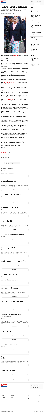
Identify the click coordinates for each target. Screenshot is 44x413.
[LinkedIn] (40, 1)
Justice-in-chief (4, 154)
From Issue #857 (12, 13)
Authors (29, 400)
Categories (30, 397)
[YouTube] (37, 1)
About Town (30, 401)
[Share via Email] (19, 163)
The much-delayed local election (10, 82)
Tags (29, 398)
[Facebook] (35, 1)
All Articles (38, 397)
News (3, 395)
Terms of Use (41, 411)
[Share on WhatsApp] (13, 163)
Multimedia (13, 395)
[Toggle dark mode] (42, 4)
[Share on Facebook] (6, 163)
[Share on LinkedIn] (11, 163)
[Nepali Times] (4, 385)
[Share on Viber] (17, 163)
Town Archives (39, 400)
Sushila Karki (15, 55)
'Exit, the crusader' (4, 150)
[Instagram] (39, 1)
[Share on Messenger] (8, 163)
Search (38, 401)
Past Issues (38, 398)
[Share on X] (4, 163)
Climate (12, 397)
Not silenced (3, 152)
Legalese (6, 160)
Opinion (3, 397)
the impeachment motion (10, 69)
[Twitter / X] (36, 1)
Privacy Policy (36, 411)
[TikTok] (42, 1)
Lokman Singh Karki (10, 99)
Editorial (3, 406)
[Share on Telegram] (15, 163)
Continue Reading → (15, 189)
